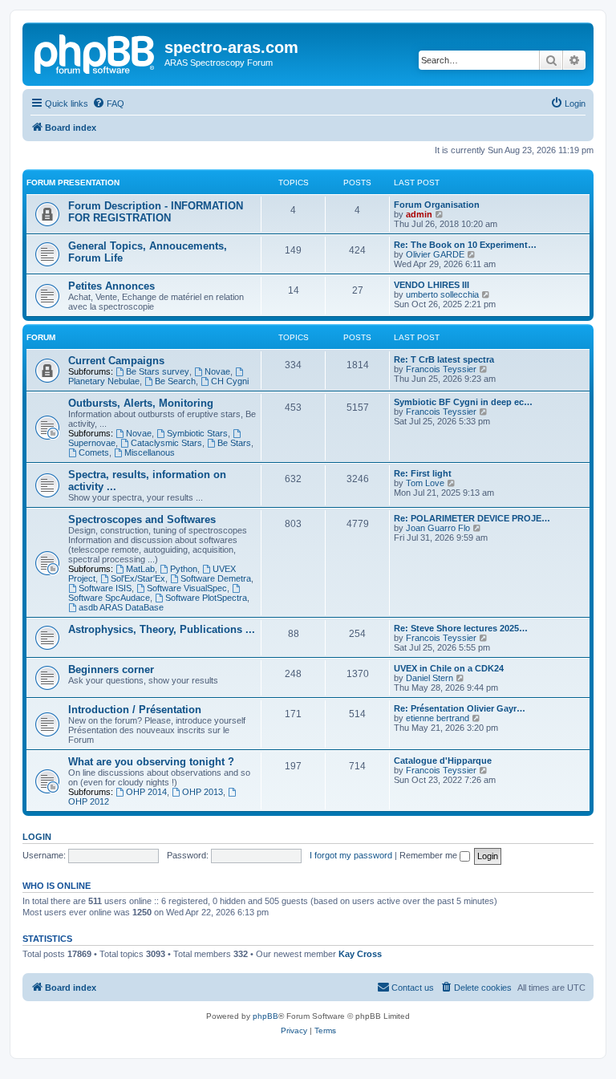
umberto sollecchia (442, 294)
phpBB (265, 1016)
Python (183, 569)
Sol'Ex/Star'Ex (138, 578)
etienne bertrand (437, 718)
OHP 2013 (202, 792)
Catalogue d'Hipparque (443, 760)
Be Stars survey (157, 371)
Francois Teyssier (441, 369)
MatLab (140, 569)
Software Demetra (215, 578)
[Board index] (95, 52)
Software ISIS (105, 588)
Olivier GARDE (435, 254)
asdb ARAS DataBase (121, 607)
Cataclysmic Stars (166, 443)
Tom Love (425, 483)
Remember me (429, 855)
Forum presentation (73, 182)
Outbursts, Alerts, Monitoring (140, 403)
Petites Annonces (111, 286)
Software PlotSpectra (206, 597)
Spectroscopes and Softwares (142, 519)
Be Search (175, 381)
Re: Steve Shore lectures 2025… (461, 628)
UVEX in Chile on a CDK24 (449, 668)
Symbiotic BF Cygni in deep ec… (463, 402)
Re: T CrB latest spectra (444, 359)
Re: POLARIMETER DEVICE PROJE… (472, 518)
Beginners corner (111, 669)
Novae (217, 371)
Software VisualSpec (187, 588)
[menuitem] (108, 103)
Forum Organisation (437, 204)
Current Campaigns (116, 361)
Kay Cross (360, 954)
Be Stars (234, 443)
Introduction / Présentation (134, 710)
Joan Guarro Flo (438, 528)
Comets (94, 452)
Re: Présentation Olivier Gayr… (459, 708)
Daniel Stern (429, 678)
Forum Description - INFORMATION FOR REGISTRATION (155, 212)
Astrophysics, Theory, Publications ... (161, 629)
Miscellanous (149, 452)
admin (419, 214)
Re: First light (423, 473)
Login (36, 837)
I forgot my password (351, 855)
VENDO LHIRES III (431, 285)
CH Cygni (230, 381)
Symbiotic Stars (197, 433)
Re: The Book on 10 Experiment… (465, 244)
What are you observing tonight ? (151, 762)
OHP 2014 (146, 792)
